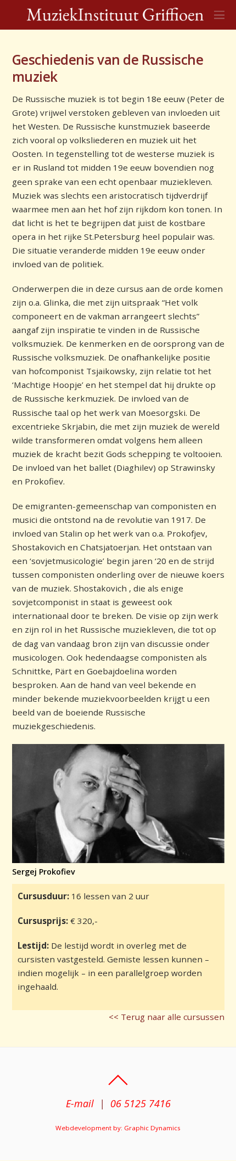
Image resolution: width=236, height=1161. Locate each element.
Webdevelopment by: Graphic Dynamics (118, 1128)
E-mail (80, 1103)
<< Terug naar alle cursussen (166, 1016)
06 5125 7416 (140, 1103)
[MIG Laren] (115, 16)
